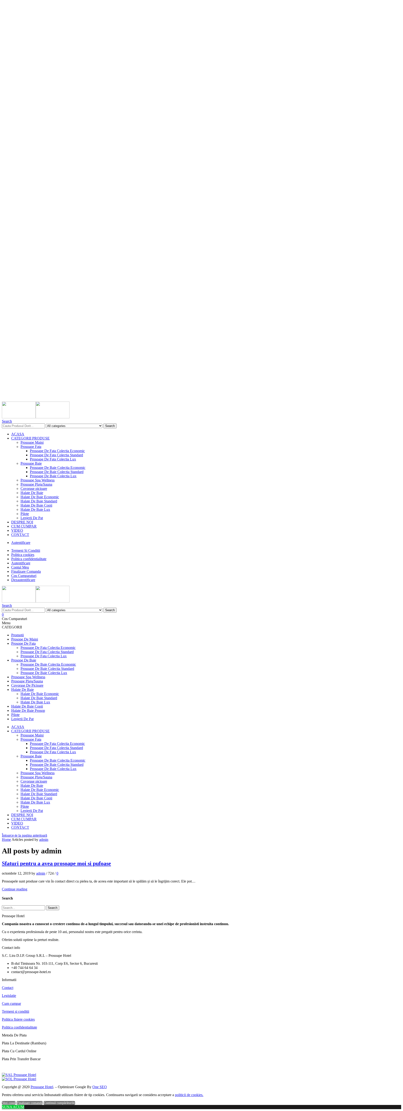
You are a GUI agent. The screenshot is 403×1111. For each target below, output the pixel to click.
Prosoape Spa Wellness (38, 480)
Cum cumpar (11, 1003)
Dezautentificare (23, 580)
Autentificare (20, 543)
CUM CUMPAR (24, 526)
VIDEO (17, 530)
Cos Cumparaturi (23, 576)
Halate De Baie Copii (36, 505)
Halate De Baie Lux (35, 509)
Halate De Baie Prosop (28, 710)
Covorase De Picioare (27, 685)
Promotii (17, 635)
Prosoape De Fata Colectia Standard (56, 455)
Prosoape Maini (32, 442)
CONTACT (20, 535)
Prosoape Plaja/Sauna (36, 484)
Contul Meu (20, 567)
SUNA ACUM (13, 1107)
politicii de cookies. (189, 1095)
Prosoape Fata (31, 447)
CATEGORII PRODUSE (30, 438)
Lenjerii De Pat (32, 518)
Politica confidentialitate (28, 559)
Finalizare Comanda (26, 571)
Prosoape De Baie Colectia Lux (53, 476)
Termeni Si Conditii (25, 550)
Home (6, 840)
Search (110, 426)
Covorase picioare (34, 489)
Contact (7, 988)
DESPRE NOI (22, 522)
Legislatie (9, 996)
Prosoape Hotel (42, 1087)
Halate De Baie (32, 493)
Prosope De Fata (23, 643)
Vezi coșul (8, 1103)
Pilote (25, 514)
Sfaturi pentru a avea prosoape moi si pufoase (56, 863)
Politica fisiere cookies (18, 1019)
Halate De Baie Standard (39, 501)
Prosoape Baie (31, 463)
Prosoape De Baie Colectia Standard (56, 472)
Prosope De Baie (23, 660)
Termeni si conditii (15, 1011)
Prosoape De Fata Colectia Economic (57, 451)
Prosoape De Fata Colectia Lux (53, 459)
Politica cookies (22, 555)
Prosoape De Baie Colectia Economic (57, 468)
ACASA (17, 434)
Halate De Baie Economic (40, 497)
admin (43, 840)
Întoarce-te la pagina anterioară (24, 835)
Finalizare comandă (29, 1103)
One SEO (99, 1087)
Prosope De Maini (24, 639)
